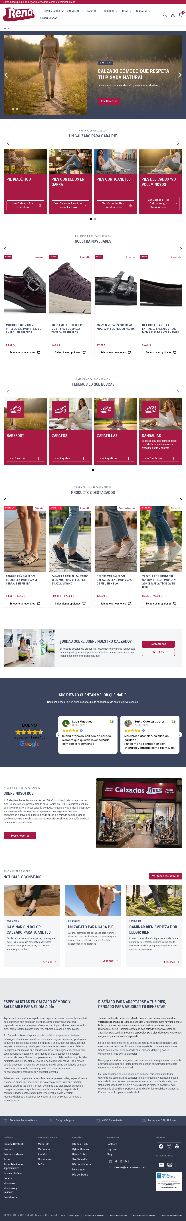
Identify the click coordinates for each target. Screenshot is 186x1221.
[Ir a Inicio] (19, 14)
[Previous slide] (6, 75)
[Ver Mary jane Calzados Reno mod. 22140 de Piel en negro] (116, 288)
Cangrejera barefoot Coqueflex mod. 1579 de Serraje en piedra (22, 580)
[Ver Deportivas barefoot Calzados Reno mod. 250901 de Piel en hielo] (116, 539)
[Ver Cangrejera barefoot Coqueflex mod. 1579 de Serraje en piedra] (25, 539)
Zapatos (59, 435)
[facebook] (161, 1146)
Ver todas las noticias (165, 876)
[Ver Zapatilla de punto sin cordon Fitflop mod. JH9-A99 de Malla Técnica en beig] (161, 539)
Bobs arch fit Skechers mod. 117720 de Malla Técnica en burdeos (67, 329)
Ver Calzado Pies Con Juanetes (113, 205)
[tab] (9, 109)
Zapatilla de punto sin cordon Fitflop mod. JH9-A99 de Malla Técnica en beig (159, 582)
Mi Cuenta (44, 1149)
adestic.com (57, 1215)
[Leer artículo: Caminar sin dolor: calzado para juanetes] (32, 900)
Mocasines (9, 1183)
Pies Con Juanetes (114, 179)
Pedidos (42, 1154)
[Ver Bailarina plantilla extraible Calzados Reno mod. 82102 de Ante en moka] (161, 288)
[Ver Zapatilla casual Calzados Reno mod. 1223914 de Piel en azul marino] (70, 539)
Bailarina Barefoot (13, 1144)
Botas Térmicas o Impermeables (13, 1166)
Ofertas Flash (80, 1144)
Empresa (73, 18)
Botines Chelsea (13, 1173)
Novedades (44, 1159)
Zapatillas (107, 435)
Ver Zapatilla (109, 101)
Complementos (48, 18)
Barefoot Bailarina (13, 1154)
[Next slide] (179, 75)
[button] (179, 734)
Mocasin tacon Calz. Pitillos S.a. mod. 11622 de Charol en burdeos (23, 329)
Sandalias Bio (11, 1197)
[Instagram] (169, 1146)
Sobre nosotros (20, 835)
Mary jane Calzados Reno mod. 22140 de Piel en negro (115, 327)
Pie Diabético (19, 179)
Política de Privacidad (94, 1215)
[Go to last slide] (8, 143)
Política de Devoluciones (144, 1215)
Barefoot (15, 435)
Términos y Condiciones (171, 1215)
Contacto (112, 1144)
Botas (7, 1159)
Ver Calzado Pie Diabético (23, 205)
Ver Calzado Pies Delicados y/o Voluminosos (158, 203)
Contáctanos (158, 644)
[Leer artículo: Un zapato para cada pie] (93, 900)
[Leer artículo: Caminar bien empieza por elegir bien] (154, 900)
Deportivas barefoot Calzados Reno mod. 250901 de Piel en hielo (115, 580)
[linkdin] (177, 1146)
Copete (8, 1178)
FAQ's (41, 1164)
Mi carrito (43, 1144)
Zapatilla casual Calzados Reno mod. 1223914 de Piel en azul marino (69, 580)
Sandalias (151, 435)
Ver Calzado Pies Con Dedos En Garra (68, 205)
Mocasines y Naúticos (10, 1190)
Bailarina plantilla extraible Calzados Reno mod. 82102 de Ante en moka (160, 329)
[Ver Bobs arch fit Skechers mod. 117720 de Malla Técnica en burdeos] (70, 288)
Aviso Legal (73, 1215)
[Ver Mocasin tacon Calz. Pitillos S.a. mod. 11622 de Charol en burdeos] (25, 288)
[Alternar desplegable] (62, 11)
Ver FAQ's (158, 652)
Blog (83, 18)
